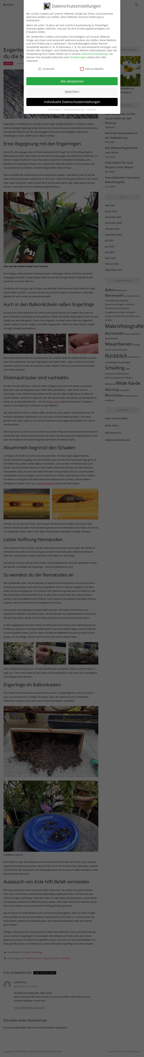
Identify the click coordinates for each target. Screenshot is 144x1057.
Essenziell (48, 68)
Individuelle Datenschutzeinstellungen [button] (72, 102)
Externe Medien (94, 68)
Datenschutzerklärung (95, 54)
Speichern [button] (72, 91)
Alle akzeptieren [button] (72, 81)
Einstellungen (78, 57)
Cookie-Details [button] (54, 109)
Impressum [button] (91, 109)
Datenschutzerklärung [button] (74, 109)
